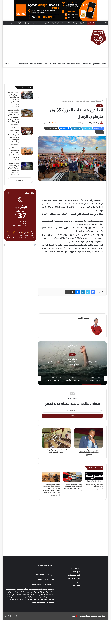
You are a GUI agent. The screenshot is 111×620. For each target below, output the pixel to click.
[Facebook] (93, 292)
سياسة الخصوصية (74, 578)
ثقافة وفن (40, 63)
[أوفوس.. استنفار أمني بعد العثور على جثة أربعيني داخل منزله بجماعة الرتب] (27, 166)
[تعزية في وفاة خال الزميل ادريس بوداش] (94, 477)
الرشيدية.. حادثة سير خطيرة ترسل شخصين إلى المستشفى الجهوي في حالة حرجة (72, 363)
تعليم (49, 63)
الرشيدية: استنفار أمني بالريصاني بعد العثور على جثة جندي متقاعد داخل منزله (13, 98)
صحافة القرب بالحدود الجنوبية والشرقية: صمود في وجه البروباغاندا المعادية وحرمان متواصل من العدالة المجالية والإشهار (51, 488)
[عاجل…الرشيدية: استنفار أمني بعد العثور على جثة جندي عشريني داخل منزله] (72, 477)
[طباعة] (67, 292)
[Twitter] (88, 292)
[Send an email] (90, 123)
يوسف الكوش (95, 123)
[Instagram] (5, 616)
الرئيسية (104, 63)
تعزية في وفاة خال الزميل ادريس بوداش (94, 485)
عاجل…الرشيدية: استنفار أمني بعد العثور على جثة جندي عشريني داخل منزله (73, 486)
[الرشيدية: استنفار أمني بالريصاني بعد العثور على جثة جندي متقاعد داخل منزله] (27, 95)
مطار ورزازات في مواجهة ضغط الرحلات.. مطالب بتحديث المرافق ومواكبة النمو (61, 23)
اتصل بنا (77, 581)
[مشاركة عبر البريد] (72, 292)
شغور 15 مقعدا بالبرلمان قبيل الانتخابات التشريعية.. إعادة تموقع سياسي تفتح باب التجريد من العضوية (13, 135)
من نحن (27, 23)
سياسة (73, 63)
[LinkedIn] (83, 292)
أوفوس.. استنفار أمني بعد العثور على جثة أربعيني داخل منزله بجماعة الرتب (13, 168)
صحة (46, 63)
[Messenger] (77, 292)
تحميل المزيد (20, 180)
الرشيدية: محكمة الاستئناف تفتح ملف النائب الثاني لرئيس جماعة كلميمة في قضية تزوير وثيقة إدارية (13, 116)
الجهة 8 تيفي (96, 63)
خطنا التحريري (75, 568)
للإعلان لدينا (19, 23)
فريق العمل (9, 23)
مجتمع (78, 63)
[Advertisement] (35, 42)
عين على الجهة (87, 63)
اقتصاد (54, 63)
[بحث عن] (6, 63)
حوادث (93, 101)
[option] (72, 363)
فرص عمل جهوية (23, 63)
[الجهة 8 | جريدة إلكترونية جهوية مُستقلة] (98, 37)
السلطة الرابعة (61, 63)
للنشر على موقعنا (74, 575)
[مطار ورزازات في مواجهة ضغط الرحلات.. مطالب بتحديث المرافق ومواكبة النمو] (27, 151)
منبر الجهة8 (33, 63)
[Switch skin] (9, 63)
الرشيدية (72, 354)
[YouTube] (8, 616)
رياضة (68, 63)
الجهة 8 (72, 616)
